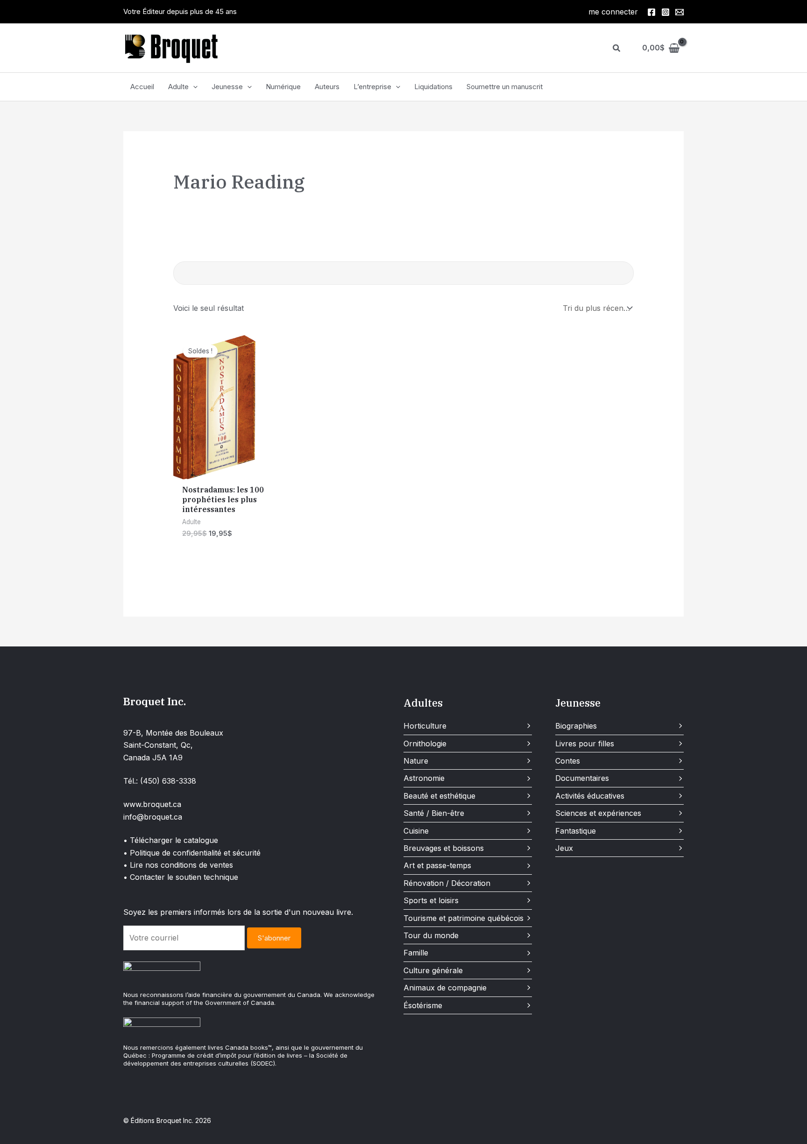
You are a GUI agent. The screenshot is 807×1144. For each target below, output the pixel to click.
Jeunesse (227, 86)
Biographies (576, 725)
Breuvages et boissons (444, 848)
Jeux (564, 848)
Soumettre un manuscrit (505, 86)
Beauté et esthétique (439, 795)
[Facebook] (651, 12)
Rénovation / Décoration (447, 883)
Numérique (283, 86)
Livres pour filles (584, 743)
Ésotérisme (423, 1005)
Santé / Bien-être (434, 813)
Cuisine (416, 830)
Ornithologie (425, 743)
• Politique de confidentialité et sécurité (192, 852)
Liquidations (433, 86)
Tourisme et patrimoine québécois (464, 918)
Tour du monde (431, 935)
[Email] (679, 12)
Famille (416, 952)
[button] (617, 48)
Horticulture (425, 725)
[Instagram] (665, 12)
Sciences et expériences (598, 813)
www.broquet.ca (152, 804)
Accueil (142, 86)
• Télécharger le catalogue (170, 840)
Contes (567, 760)
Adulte (178, 86)
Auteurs (327, 86)
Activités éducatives (589, 795)
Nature (416, 760)
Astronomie (424, 778)
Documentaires (582, 778)
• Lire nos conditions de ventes (178, 865)
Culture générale (433, 970)
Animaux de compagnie (445, 987)
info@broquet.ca (152, 816)
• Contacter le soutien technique (180, 877)
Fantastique (575, 830)
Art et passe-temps (437, 865)
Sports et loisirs (431, 900)
